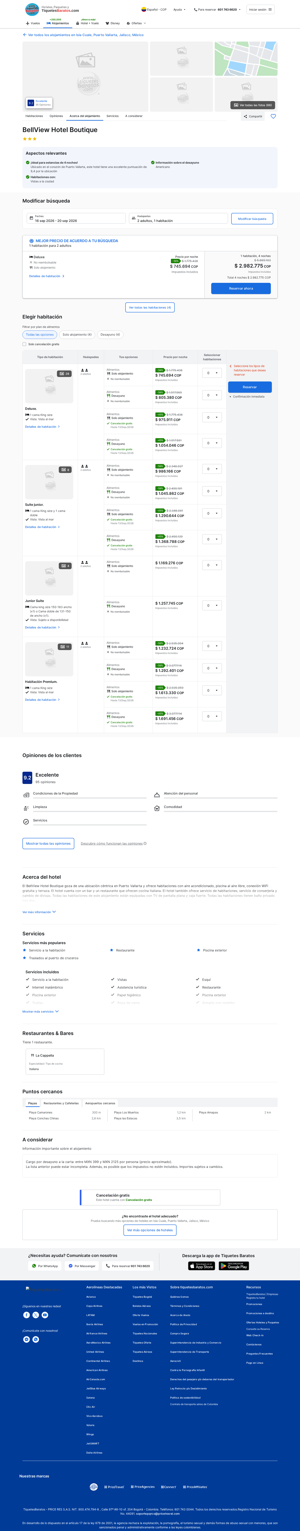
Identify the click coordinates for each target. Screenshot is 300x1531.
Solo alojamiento (77, 334)
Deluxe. (31, 409)
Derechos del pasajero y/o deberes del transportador (202, 1379)
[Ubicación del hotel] (246, 59)
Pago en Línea (254, 1362)
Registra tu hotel (255, 1297)
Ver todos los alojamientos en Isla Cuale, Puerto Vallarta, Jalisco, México (86, 35)
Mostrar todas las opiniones (48, 843)
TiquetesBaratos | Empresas (262, 1294)
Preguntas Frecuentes (259, 1353)
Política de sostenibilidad (185, 1397)
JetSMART (92, 1443)
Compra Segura (179, 1333)
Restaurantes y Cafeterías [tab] (61, 1103)
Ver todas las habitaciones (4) (150, 307)
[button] (76, 218)
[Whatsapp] (35, 1339)
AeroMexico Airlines (98, 1342)
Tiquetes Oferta (142, 1342)
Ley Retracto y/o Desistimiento (188, 1388)
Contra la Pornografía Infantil (187, 1370)
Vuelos (35, 23)
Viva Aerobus (94, 1415)
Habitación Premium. (41, 682)
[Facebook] (26, 1315)
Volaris (90, 1425)
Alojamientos (60, 23)
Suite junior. (34, 505)
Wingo (90, 1434)
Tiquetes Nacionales (145, 1333)
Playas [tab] (32, 1103)
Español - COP (157, 9)
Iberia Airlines (94, 1324)
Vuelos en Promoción (145, 1324)
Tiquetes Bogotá (142, 1296)
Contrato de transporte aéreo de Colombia (194, 1404)
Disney (115, 23)
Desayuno (110, 334)
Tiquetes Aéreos (142, 1351)
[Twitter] (35, 1315)
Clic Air (90, 1406)
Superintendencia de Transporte (189, 1351)
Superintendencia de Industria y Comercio (195, 1342)
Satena (90, 1397)
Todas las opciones (40, 334)
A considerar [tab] (133, 116)
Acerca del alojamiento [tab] (85, 116)
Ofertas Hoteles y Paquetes (262, 1322)
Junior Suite (34, 601)
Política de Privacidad (183, 1324)
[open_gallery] (85, 77)
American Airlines (97, 1370)
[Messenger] (26, 1339)
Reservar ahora (241, 288)
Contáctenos (254, 1344)
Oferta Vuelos (141, 1315)
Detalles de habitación (44, 276)
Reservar (250, 387)
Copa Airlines (94, 1305)
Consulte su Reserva (258, 1328)
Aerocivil (175, 1360)
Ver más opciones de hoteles (150, 1230)
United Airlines (95, 1351)
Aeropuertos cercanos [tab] (100, 1103)
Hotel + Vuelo (90, 23)
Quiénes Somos (179, 1296)
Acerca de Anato (180, 1315)
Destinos (138, 1360)
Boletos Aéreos (142, 1305)
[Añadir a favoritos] (273, 116)
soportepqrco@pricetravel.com (158, 1513)
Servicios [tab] (113, 116)
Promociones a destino (260, 1313)
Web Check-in (255, 1335)
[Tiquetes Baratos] (32, 9)
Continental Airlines (98, 1360)
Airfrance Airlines (96, 1333)
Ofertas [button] (137, 23)
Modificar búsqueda (252, 218)
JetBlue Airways (96, 1388)
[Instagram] (45, 1315)
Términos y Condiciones (184, 1305)
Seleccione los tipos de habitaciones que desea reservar (250, 370)
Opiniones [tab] (56, 116)
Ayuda (177, 9)
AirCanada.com (95, 1379)
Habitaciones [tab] (34, 116)
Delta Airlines (94, 1452)
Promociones (254, 1304)
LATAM (90, 1315)
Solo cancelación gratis (43, 344)
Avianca (91, 1296)
